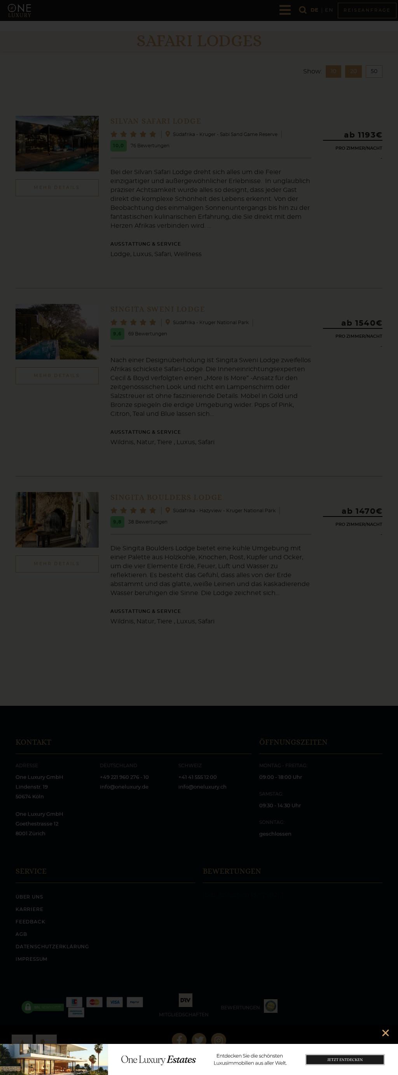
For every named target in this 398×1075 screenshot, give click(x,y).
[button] (385, 1033)
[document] (199, 537)
